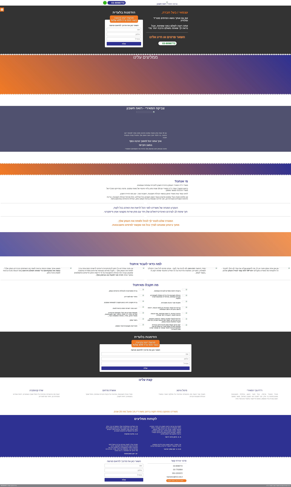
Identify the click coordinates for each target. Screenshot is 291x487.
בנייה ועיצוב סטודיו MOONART (9, 485)
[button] (2, 10)
